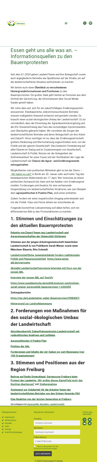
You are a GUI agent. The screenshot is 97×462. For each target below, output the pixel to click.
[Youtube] (84, 423)
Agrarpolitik (33, 404)
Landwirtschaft (57, 404)
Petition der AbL (20, 346)
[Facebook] (90, 420)
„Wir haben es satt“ (21, 174)
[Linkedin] (90, 23)
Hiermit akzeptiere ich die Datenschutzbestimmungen (46, 447)
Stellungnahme (48, 384)
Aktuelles (44, 404)
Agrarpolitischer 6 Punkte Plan (28, 340)
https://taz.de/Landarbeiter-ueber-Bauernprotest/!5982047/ (45, 298)
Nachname (38, 428)
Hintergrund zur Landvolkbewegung (31, 303)
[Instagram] (84, 23)
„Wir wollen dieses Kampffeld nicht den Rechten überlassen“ (47, 380)
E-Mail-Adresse (40, 437)
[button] (66, 23)
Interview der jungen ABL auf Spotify (32, 277)
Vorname (37, 419)
